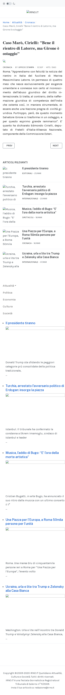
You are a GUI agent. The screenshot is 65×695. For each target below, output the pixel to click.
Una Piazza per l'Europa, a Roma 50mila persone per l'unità (38, 235)
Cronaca (7, 67)
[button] (9, 285)
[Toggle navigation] (4, 12)
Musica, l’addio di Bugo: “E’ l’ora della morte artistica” (39, 210)
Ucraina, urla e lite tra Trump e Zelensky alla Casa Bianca (40, 255)
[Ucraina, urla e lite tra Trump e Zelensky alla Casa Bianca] (35, 609)
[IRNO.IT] (32, 12)
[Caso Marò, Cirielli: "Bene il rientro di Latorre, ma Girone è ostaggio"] (4, 60)
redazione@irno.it (44, 687)
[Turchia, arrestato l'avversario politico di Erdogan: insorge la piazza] (35, 408)
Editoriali (27, 173)
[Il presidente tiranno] (35, 341)
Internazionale (30, 198)
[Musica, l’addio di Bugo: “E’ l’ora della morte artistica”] (35, 475)
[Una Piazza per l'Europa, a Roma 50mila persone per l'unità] (35, 542)
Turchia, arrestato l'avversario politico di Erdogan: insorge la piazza (39, 190)
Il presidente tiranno (35, 168)
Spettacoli (27, 217)
